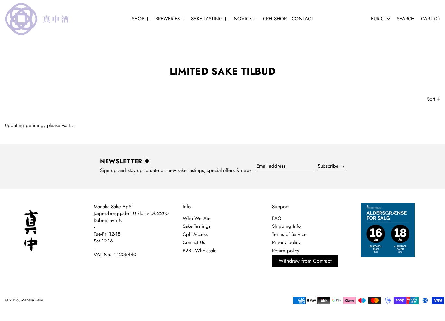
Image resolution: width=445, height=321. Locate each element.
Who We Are (197, 218)
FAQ (276, 218)
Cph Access (195, 234)
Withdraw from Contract (305, 261)
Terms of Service (289, 234)
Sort (431, 99)
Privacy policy (286, 242)
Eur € (378, 18)
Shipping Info (286, 226)
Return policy (285, 250)
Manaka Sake (32, 300)
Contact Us (194, 242)
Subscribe (328, 165)
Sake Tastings (196, 226)
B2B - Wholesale (200, 250)
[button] (406, 18)
